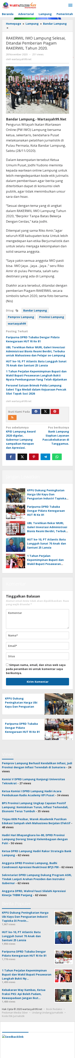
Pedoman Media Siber (15, 1012)
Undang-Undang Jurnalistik (47, 1012)
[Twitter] (45, 411)
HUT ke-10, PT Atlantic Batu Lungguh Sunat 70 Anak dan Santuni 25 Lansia (46, 543)
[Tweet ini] (22, 457)
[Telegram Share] (45, 457)
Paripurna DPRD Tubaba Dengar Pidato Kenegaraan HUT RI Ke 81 (46, 511)
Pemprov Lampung (21, 317)
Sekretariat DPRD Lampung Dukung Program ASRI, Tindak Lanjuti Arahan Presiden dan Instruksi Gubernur (37, 879)
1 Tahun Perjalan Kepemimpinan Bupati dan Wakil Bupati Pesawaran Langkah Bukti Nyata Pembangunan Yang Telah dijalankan (36, 375)
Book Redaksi (54, 1009)
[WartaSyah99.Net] (19, 5)
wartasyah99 (17, 323)
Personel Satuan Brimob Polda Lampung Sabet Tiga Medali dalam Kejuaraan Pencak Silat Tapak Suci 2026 (36, 389)
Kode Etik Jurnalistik (13, 1016)
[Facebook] (36, 411)
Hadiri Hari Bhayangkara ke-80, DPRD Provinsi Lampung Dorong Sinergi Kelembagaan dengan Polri (35, 839)
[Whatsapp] (57, 457)
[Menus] (70, 5)
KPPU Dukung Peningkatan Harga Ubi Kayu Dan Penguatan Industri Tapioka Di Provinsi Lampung (21, 706)
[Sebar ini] (11, 457)
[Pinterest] (55, 411)
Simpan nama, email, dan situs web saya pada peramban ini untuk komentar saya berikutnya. (36, 669)
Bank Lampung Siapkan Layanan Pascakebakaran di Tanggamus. (55, 435)
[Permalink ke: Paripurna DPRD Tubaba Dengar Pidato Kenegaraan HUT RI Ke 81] (15, 512)
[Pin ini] (34, 457)
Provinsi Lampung (51, 317)
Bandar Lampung (35, 310)
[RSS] (12, 417)
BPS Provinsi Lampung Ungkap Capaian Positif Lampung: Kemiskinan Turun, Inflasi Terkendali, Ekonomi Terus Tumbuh (35, 807)
